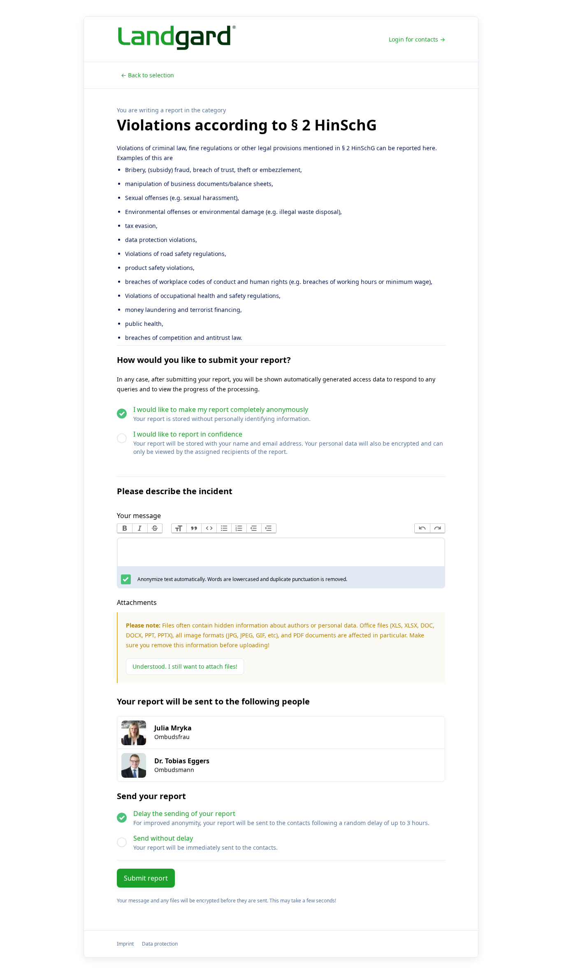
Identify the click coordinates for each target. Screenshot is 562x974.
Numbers (238, 528)
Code (208, 528)
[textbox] (281, 553)
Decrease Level (253, 528)
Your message (139, 515)
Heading (179, 528)
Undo (422, 528)
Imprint (125, 943)
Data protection (160, 943)
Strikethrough (154, 528)
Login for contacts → (417, 39)
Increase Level (268, 528)
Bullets (223, 528)
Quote (193, 528)
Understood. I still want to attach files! (184, 666)
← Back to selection (147, 75)
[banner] (179, 39)
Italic (139, 528)
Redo (437, 528)
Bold (124, 528)
